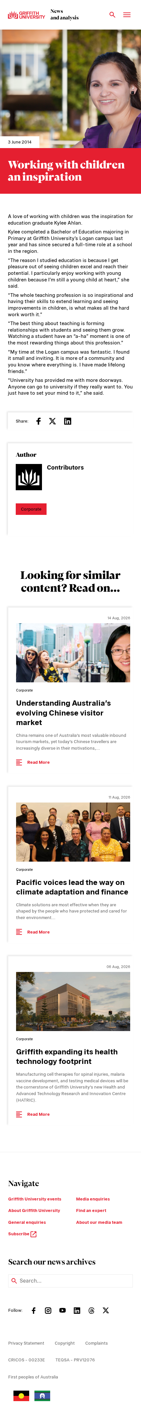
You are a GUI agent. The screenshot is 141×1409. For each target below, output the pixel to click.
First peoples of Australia (33, 1377)
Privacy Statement (26, 1343)
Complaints (96, 1343)
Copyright (65, 1343)
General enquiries (27, 1222)
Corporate (31, 509)
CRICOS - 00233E (26, 1359)
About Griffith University (34, 1210)
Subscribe (19, 1233)
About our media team (99, 1222)
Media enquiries (93, 1199)
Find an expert (91, 1210)
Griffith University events (34, 1199)
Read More (38, 762)
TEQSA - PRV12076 (75, 1359)
